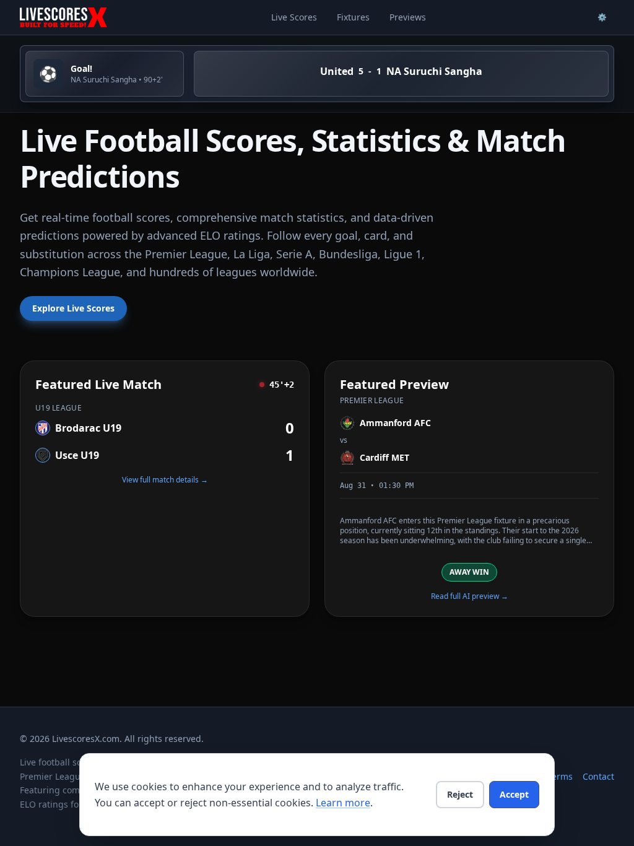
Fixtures (353, 17)
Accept (514, 794)
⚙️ (602, 17)
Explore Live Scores (73, 308)
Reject (460, 794)
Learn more (343, 802)
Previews (407, 17)
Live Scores (294, 17)
